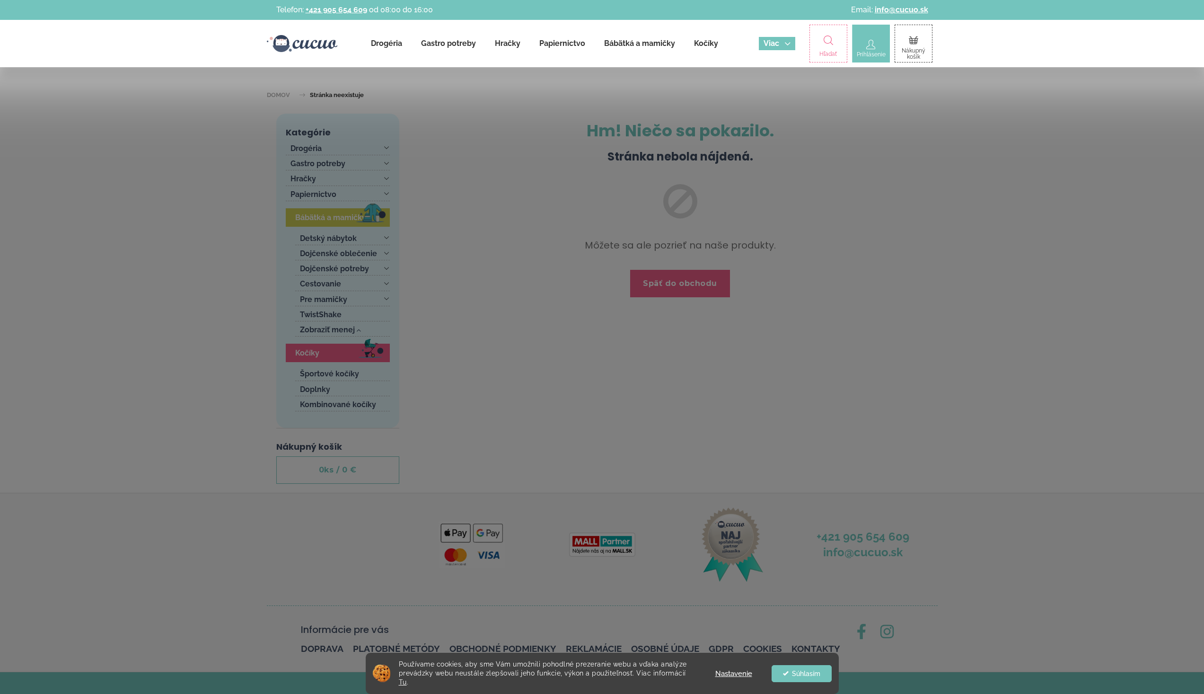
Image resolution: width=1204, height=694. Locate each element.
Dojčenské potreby (334, 268)
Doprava (322, 648)
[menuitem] (386, 43)
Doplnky (315, 389)
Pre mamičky (323, 299)
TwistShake (321, 314)
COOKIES (762, 648)
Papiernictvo (313, 194)
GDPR (721, 648)
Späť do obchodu (680, 283)
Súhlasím (806, 673)
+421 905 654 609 (336, 9)
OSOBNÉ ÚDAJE (665, 648)
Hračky (303, 178)
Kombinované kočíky (338, 404)
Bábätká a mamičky (330, 217)
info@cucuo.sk (901, 9)
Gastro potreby (317, 163)
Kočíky (307, 352)
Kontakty (815, 648)
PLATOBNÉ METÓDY (396, 648)
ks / (338, 469)
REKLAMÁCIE (594, 648)
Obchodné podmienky (502, 648)
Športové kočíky (329, 373)
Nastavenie (733, 673)
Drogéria (306, 148)
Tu (403, 682)
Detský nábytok (328, 238)
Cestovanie (320, 283)
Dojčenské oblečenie (338, 253)
